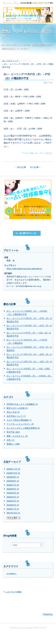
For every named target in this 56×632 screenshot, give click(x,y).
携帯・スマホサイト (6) (17, 436)
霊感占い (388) (13, 443)
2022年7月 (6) (13, 485)
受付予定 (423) (13, 432)
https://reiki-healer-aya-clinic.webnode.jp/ (24, 268)
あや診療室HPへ (12, 574)
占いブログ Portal (25, 627)
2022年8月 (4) (13, 480)
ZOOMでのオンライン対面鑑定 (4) (22, 404)
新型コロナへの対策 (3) (17, 408)
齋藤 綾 (33, 153)
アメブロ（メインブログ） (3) (20, 423)
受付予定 (48, 153)
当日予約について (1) (16, 416)
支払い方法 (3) (13, 412)
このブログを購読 (13, 591)
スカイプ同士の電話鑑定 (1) (19, 420)
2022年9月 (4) (13, 476)
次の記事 (34, 167)
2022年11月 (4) (13, 468)
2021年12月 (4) (13, 512)
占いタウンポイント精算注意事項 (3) (23, 428)
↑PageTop (47, 614)
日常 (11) (11, 440)
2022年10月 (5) (13, 473)
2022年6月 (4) (13, 488)
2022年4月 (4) (13, 496)
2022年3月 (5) (13, 500)
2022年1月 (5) (13, 508)
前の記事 (21, 167)
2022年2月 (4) (13, 504)
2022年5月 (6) (13, 492)
